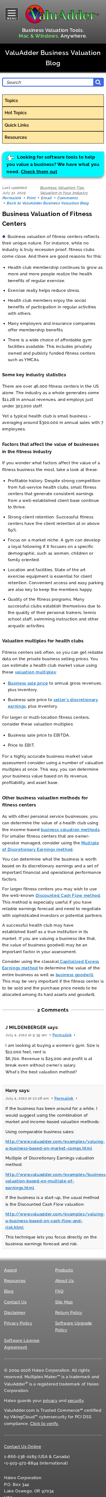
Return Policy (69, 1312)
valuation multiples (35, 672)
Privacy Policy (18, 1323)
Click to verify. (44, 1423)
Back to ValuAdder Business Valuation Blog (47, 203)
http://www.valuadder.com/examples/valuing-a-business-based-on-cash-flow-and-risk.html (55, 1221)
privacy (50, 1400)
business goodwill (74, 974)
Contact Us (15, 1302)
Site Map (64, 1302)
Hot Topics (16, 112)
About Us (64, 1280)
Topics (11, 100)
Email (46, 198)
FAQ (59, 1291)
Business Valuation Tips (62, 187)
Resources (16, 137)
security (75, 1400)
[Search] (98, 82)
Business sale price (28, 683)
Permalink (11, 198)
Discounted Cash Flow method (68, 895)
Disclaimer (15, 1312)
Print (31, 198)
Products (64, 1270)
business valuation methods (70, 829)
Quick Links (17, 125)
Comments (67, 198)
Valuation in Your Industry (64, 193)
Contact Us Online (22, 1446)
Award (10, 1270)
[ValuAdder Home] (62, 14)
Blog (9, 1291)
